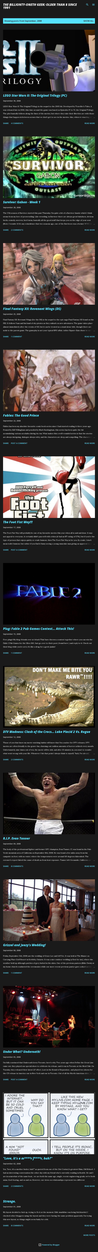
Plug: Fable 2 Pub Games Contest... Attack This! (38, 629)
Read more (90, 123)
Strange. (9, 1201)
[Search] (87, 4)
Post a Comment (19, 443)
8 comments (17, 866)
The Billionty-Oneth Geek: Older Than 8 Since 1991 (40, 6)
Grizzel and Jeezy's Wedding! (24, 945)
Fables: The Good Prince (21, 415)
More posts (89, 1235)
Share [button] (6, 123)
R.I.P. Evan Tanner (16, 838)
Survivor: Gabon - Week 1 (21, 202)
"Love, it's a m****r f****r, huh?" (27, 1158)
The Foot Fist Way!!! (18, 522)
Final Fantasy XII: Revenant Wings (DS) (32, 309)
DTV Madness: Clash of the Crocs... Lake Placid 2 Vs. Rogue (46, 732)
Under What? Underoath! (21, 1051)
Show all (88, 21)
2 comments (17, 230)
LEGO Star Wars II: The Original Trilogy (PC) (35, 95)
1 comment (16, 336)
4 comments (17, 123)
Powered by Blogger (50, 1245)
